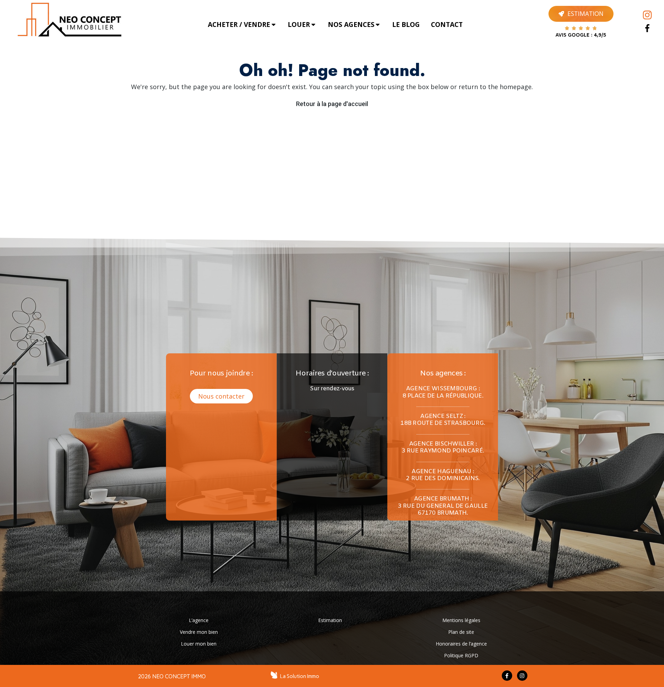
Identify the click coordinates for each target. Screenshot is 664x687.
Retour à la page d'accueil (332, 103)
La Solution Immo (299, 676)
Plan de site (461, 632)
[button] (221, 396)
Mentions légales (461, 620)
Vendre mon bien (199, 632)
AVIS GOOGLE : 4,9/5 (580, 35)
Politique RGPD (461, 655)
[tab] (242, 24)
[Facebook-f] (507, 675)
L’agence (199, 620)
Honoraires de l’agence (461, 643)
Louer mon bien (198, 643)
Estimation (330, 620)
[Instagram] (648, 15)
